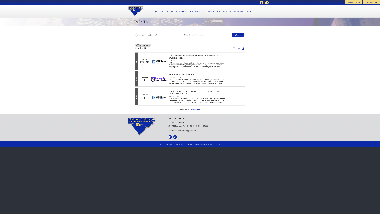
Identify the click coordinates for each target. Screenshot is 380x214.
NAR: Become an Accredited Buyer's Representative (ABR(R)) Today (193, 57)
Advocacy (221, 11)
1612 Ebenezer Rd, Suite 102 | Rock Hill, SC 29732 (190, 126)
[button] (353, 2)
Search (239, 35)
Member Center (177, 11)
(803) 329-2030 (178, 122)
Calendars (193, 11)
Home (154, 11)
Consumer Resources (239, 11)
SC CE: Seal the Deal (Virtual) (183, 74)
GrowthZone (195, 109)
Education (207, 11)
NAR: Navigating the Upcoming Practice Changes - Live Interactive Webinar (195, 92)
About (163, 11)
